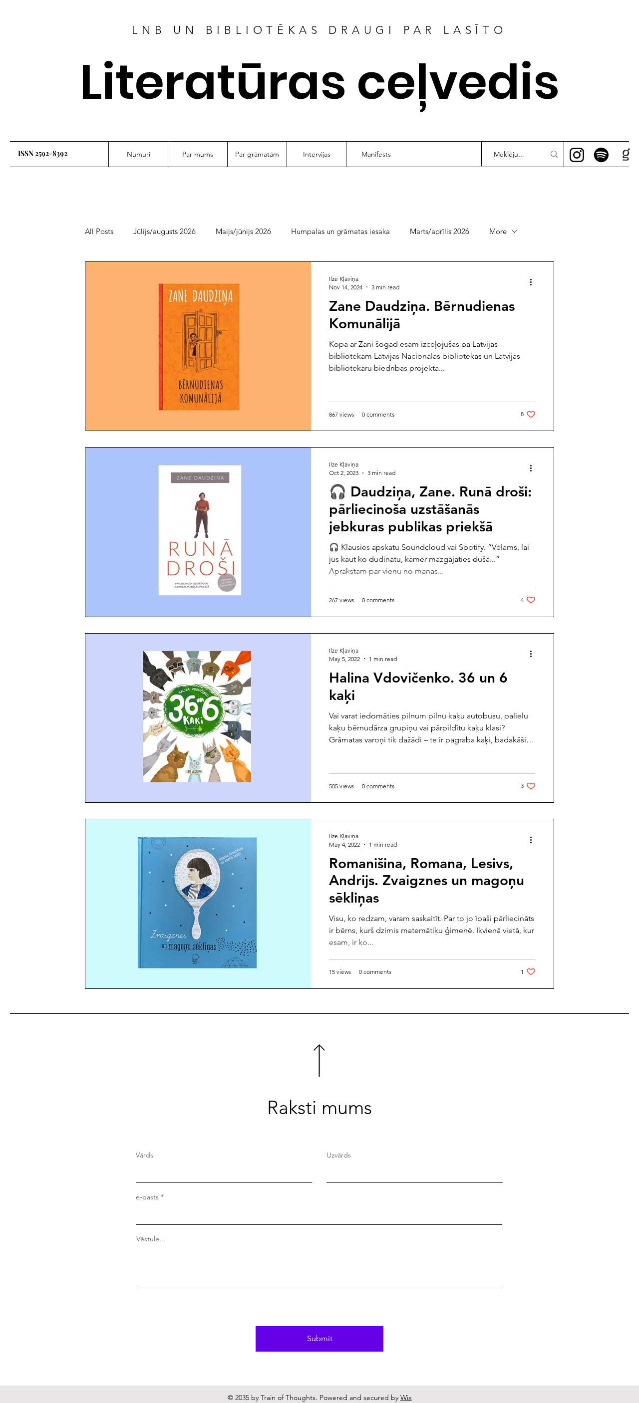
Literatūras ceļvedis (320, 82)
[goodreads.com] (626, 155)
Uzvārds (338, 1155)
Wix (406, 1397)
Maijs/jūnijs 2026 (243, 231)
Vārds (144, 1155)
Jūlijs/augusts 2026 (164, 231)
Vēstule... (150, 1238)
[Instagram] (577, 155)
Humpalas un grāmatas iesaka (340, 231)
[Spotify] (601, 155)
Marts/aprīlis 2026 (439, 231)
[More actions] (534, 282)
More (498, 231)
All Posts (99, 231)
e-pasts (147, 1196)
